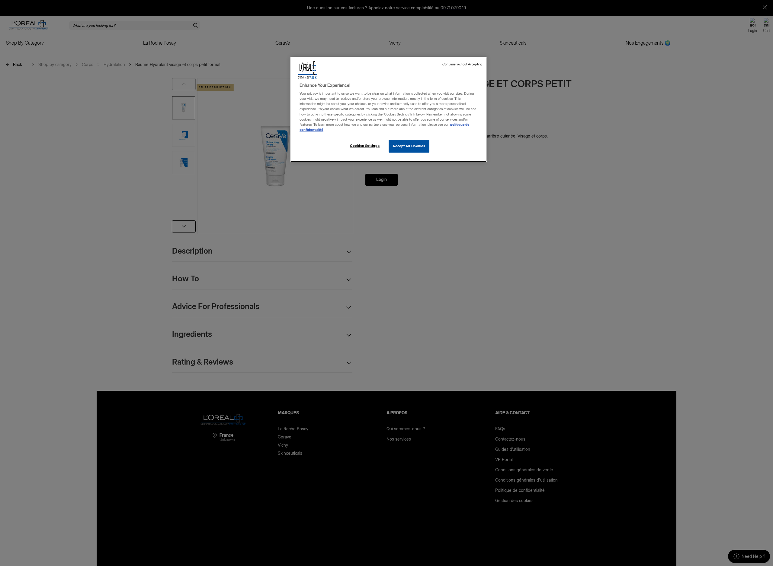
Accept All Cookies (409, 146)
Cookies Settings (365, 146)
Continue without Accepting (462, 64)
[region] (388, 109)
